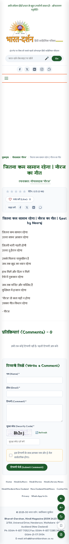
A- (61, 498)
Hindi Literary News (53, 481)
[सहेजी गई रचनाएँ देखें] (61, 534)
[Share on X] (27, 207)
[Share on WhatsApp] (40, 207)
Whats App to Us (39, 496)
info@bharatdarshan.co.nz (38, 538)
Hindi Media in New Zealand (15, 489)
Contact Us (62, 489)
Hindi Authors (20, 481)
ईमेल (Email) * (13, 387)
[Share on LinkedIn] (33, 207)
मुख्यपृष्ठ (5, 157)
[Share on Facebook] (20, 207)
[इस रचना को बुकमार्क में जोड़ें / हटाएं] (61, 525)
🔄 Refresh (41, 432)
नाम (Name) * (13, 373)
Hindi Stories (35, 481)
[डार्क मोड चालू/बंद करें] (61, 516)
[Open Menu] (6, 78)
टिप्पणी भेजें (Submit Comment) (26, 467)
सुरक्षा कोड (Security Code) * (20, 426)
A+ (61, 507)
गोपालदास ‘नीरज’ (19, 157)
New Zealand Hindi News (42, 489)
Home (9, 481)
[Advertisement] (34, 119)
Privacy (25, 496)
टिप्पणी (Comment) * (16, 401)
